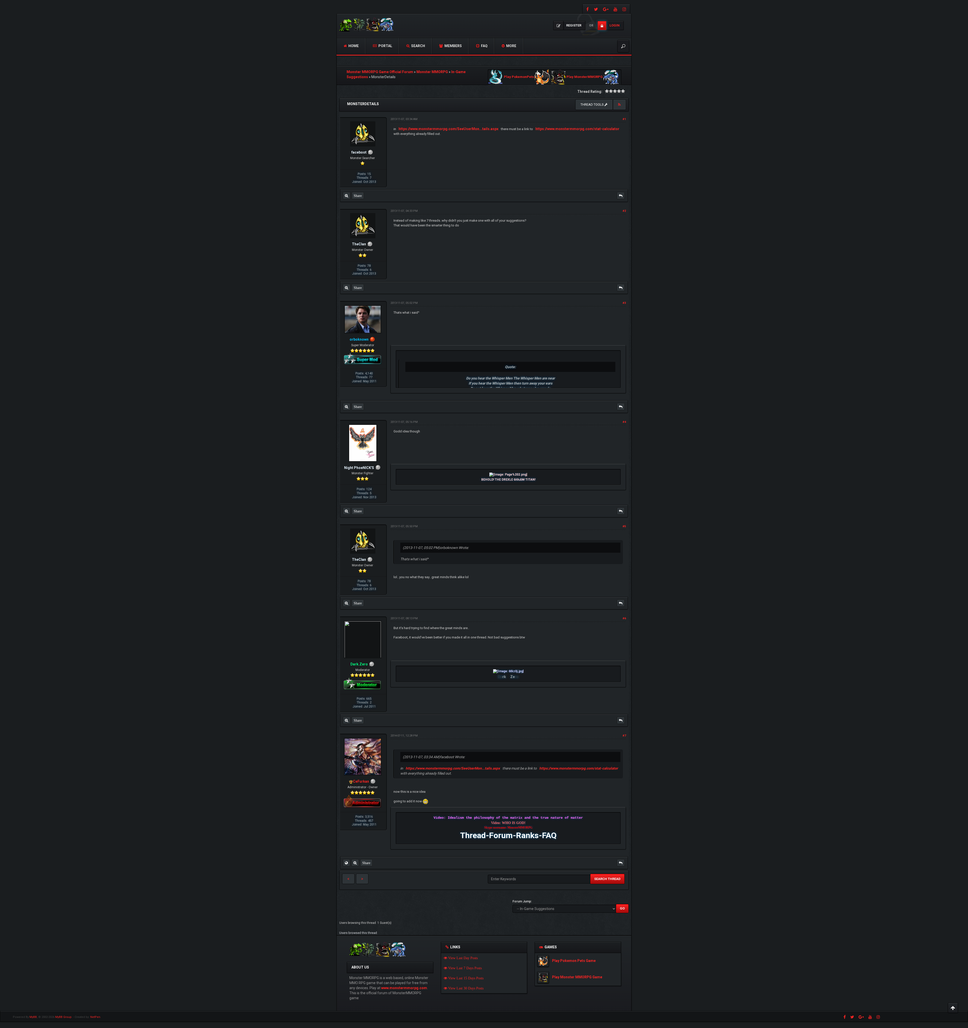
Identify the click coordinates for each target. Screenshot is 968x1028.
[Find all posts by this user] (346, 195)
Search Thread (607, 879)
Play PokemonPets (519, 77)
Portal (385, 46)
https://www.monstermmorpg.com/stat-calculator (577, 129)
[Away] (372, 339)
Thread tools (592, 104)
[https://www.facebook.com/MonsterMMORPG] (587, 9)
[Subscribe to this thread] (619, 104)
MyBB (33, 1017)
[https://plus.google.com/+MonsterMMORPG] (605, 9)
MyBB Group (63, 1017)
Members (453, 46)
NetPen (95, 1017)
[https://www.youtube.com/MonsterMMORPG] (615, 9)
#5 (624, 526)
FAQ (484, 46)
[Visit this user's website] (346, 862)
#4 (624, 422)
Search (417, 46)
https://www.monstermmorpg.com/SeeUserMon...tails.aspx (448, 129)
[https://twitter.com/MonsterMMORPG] (595, 9)
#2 (624, 211)
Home (353, 46)
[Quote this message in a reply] (620, 195)
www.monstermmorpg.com (404, 988)
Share (358, 195)
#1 (624, 119)
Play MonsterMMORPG (584, 77)
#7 (624, 735)
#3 (624, 303)
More (510, 46)
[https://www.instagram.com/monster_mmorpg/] (625, 9)
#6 (624, 618)
